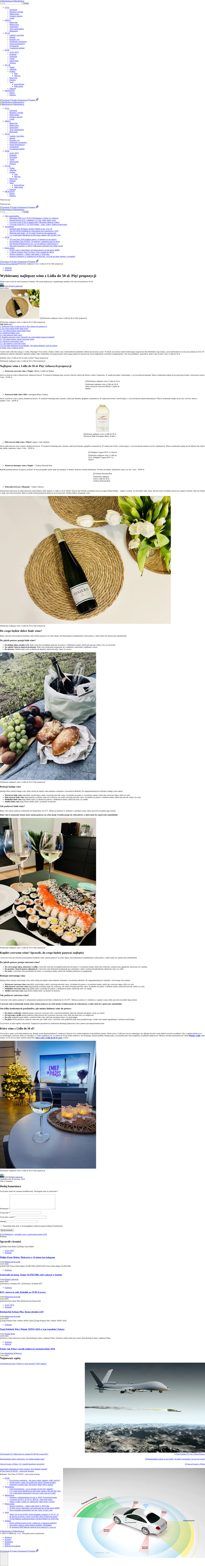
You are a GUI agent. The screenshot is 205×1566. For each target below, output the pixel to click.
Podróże (12, 80)
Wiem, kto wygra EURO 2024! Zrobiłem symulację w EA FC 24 (33, 1514)
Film (16, 74)
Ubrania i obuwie (16, 16)
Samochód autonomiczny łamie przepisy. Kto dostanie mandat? (23, 1469)
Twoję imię (5, 1213)
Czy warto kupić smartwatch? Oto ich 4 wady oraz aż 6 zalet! (32, 1493)
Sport (11, 82)
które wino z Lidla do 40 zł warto (49, 1038)
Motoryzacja (14, 25)
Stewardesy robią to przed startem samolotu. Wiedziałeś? (30, 1525)
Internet (12, 37)
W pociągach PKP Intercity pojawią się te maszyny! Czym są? (32, 1527)
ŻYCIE (7, 65)
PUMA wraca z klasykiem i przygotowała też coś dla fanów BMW (34, 250)
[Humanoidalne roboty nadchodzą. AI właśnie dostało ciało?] (175, 1459)
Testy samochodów (16, 29)
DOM (7, 50)
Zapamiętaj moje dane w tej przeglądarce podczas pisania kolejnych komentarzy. (33, 1226)
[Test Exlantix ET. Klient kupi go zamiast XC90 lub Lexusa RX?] (189, 1454)
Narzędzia (13, 57)
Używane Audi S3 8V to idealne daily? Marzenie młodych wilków (34, 222)
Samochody (13, 27)
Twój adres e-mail (7, 1217)
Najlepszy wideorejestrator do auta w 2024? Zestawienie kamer (33, 1497)
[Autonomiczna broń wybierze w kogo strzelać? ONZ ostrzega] (145, 1408)
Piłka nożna (18, 86)
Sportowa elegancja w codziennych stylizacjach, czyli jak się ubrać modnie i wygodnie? (42, 256)
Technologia (9, 1487)
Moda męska (14, 14)
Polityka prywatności (13, 1546)
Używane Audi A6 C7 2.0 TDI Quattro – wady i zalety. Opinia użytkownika (38, 224)
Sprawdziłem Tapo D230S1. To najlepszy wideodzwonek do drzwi (34, 242)
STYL (7, 8)
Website (3, 1221)
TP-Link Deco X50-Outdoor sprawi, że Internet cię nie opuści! (33, 239)
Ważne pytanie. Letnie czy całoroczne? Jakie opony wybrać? (32, 1502)
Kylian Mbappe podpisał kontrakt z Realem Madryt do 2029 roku (34, 1519)
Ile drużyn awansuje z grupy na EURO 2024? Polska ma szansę (33, 1517)
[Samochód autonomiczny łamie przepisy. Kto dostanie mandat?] (134, 1513)
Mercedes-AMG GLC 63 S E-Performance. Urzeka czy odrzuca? (34, 218)
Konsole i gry (14, 39)
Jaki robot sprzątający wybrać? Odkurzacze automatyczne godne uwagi (36, 246)
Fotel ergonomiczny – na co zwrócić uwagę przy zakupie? (31, 1489)
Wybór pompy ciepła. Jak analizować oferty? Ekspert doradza (32, 1482)
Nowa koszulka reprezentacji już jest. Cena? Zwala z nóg (30, 1510)
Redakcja (8, 1537)
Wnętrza (12, 63)
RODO (7, 1544)
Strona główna (5, 264)
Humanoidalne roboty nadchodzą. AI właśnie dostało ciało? (22, 1459)
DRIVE (8, 20)
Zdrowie (12, 88)
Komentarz (5, 1209)
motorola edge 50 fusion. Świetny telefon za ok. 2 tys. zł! (30, 229)
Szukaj (25, 3)
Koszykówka (19, 84)
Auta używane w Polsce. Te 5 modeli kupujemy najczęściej (22, 1464)
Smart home (14, 61)
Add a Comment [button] (6, 1181)
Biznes (12, 93)
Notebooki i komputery (18, 42)
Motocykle (13, 22)
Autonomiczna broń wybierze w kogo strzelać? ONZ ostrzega (23, 1364)
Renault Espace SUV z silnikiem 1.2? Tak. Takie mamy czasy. (32, 220)
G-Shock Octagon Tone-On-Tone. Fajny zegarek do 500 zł (31, 252)
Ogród (11, 59)
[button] (4, 1559)
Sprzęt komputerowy (17, 44)
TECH (7, 33)
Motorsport (13, 31)
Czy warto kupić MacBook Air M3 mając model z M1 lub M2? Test (35, 235)
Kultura (12, 71)
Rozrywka (13, 78)
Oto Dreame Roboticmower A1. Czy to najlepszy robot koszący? (33, 244)
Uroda (11, 18)
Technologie (14, 46)
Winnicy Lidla (194, 1036)
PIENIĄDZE (10, 91)
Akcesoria (13, 10)
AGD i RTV (14, 52)
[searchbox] (11, 3)
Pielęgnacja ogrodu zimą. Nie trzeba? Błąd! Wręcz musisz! (31, 1485)
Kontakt (8, 1540)
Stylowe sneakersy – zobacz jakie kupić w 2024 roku (29, 254)
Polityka (12, 95)
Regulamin (9, 1542)
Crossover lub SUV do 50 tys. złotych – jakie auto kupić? (31, 1500)
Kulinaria (12, 54)
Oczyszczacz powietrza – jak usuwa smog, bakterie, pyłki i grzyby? (34, 1480)
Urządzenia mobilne (17, 48)
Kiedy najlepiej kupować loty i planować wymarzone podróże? (33, 1523)
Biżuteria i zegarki (16, 12)
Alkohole (12, 69)
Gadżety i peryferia (16, 35)
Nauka (11, 67)
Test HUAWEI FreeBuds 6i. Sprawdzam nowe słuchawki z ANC (34, 231)
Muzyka (17, 76)
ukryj (10, 324)
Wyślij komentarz (7, 1230)
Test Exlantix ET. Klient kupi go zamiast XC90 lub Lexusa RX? (24, 1454)
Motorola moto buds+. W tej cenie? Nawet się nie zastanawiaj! (32, 233)
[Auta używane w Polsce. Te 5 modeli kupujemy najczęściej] (195, 1464)
